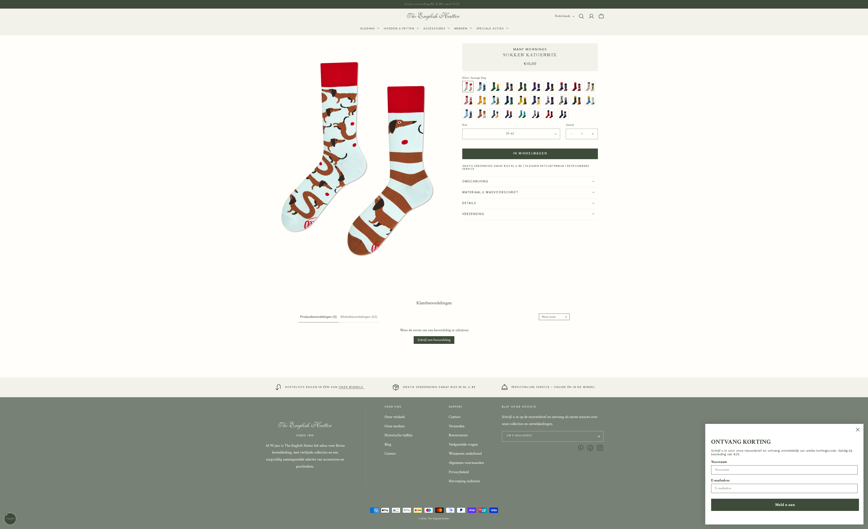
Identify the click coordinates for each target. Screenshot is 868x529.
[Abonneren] (598, 436)
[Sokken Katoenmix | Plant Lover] (591, 86)
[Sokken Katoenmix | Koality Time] (482, 113)
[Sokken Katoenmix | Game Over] (510, 113)
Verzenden (457, 426)
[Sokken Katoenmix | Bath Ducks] (591, 100)
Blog (387, 444)
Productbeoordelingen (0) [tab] (318, 317)
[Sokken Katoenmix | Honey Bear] (482, 100)
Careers (390, 453)
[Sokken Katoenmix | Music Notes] (537, 100)
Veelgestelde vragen (463, 444)
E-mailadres (720, 480)
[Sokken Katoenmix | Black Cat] (564, 100)
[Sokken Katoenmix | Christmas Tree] (510, 100)
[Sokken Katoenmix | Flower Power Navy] (550, 86)
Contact (454, 416)
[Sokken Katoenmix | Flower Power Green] (523, 86)
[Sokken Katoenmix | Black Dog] (537, 113)
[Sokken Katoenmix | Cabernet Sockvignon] (537, 86)
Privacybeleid (459, 472)
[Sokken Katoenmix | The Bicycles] (469, 113)
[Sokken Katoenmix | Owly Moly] (510, 86)
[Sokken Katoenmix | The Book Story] (564, 86)
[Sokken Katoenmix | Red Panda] (577, 86)
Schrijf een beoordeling (434, 340)
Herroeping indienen (464, 481)
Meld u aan (785, 504)
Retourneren (458, 435)
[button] (369, 28)
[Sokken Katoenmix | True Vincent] (482, 86)
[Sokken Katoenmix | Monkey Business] (523, 100)
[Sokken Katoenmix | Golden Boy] (496, 113)
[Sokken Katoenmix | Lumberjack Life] (550, 113)
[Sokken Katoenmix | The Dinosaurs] (496, 86)
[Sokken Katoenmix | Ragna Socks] (564, 113)
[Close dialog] (858, 430)
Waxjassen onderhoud (465, 453)
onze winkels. (351, 387)
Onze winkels (394, 416)
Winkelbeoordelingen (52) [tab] (358, 317)
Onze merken (394, 426)
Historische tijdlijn (398, 435)
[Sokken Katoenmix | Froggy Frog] (523, 113)
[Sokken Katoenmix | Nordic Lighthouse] (550, 100)
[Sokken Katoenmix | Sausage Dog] (469, 86)
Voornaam (719, 462)
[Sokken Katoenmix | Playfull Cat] (469, 100)
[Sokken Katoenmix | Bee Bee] (496, 100)
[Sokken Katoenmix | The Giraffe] (577, 100)
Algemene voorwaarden (466, 462)
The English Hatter (438, 518)
